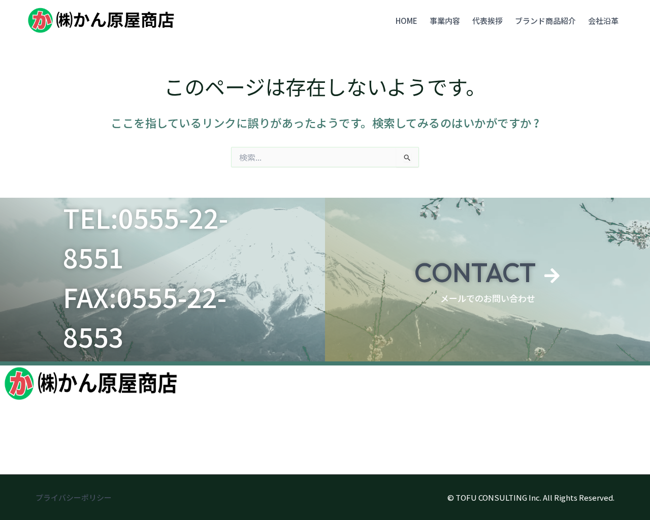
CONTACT (475, 272)
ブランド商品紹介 (545, 20)
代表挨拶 (487, 20)
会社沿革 (603, 20)
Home (406, 20)
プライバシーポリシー (74, 497)
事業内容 (445, 20)
